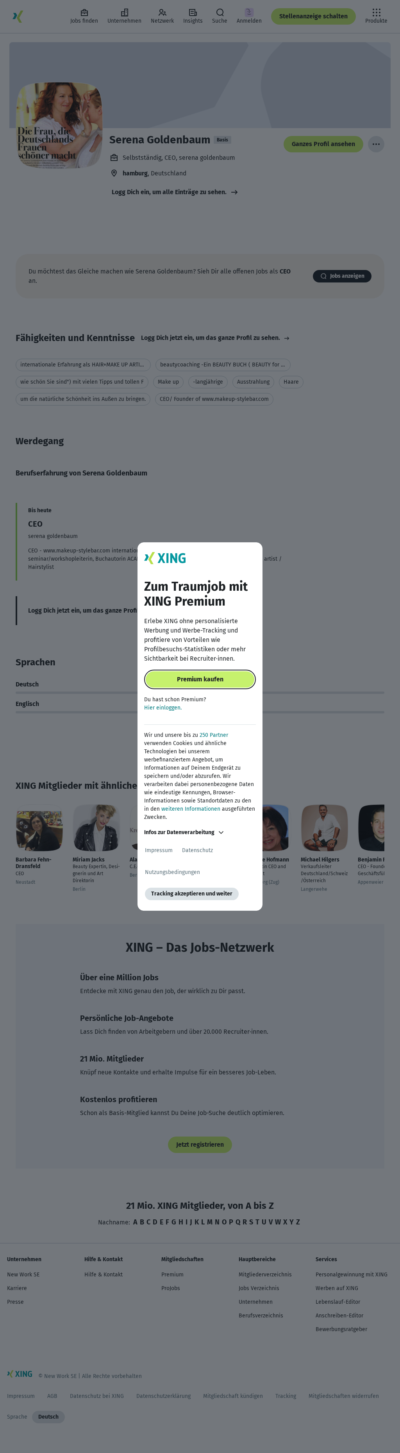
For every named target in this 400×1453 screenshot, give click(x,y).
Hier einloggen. (163, 707)
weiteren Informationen (190, 809)
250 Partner (214, 735)
